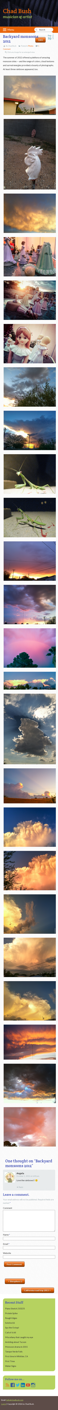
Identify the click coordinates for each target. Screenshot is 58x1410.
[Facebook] (12, 1385)
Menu (10, 29)
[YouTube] (28, 1385)
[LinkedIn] (23, 1385)
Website (7, 1253)
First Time (10, 1361)
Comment (7, 1208)
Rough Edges (11, 1318)
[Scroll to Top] (52, 1337)
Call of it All (10, 1332)
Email (6, 1244)
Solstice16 (10, 1322)
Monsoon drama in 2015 (16, 1346)
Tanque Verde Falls (14, 1351)
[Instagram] (33, 1385)
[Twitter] (17, 1385)
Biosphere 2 (16, 1281)
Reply (21, 1187)
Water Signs (10, 1366)
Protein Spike (11, 1313)
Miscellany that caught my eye (19, 1337)
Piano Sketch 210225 (15, 1308)
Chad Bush (17, 11)
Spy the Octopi (12, 1327)
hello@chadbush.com (14, 1400)
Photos (30, 46)
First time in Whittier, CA (16, 1356)
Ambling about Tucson (15, 1342)
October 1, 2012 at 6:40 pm (27, 1176)
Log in (3, 1404)
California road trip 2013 (36, 1290)
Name (6, 1234)
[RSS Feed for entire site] (7, 1385)
